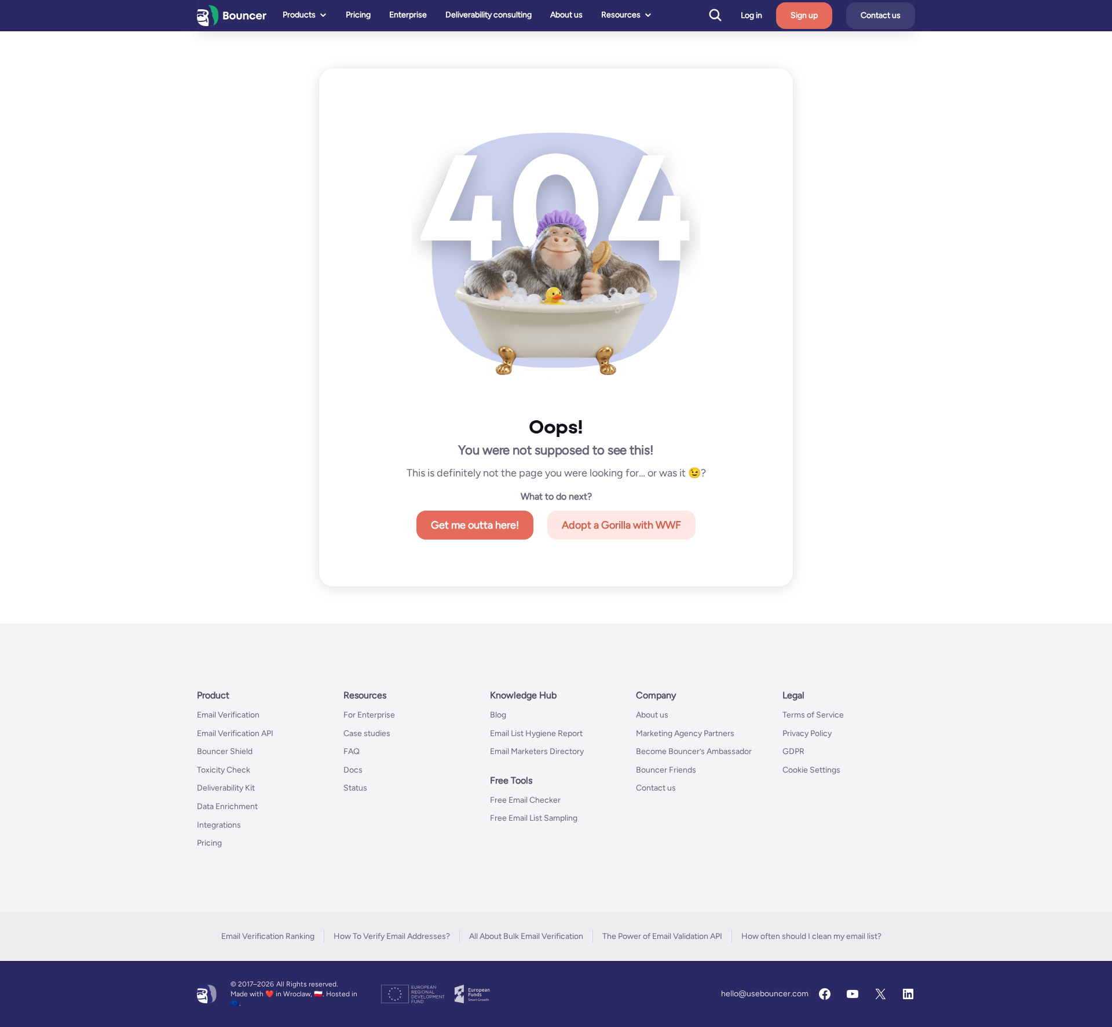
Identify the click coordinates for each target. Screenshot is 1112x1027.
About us (566, 15)
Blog (498, 715)
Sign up (804, 15)
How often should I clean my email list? (811, 936)
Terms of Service (813, 715)
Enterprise (408, 15)
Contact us (881, 15)
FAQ (351, 751)
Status (355, 788)
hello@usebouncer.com (765, 994)
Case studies (366, 733)
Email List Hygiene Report (536, 733)
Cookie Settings (811, 770)
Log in (751, 16)
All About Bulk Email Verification (526, 936)
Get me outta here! (475, 525)
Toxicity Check (223, 770)
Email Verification (228, 715)
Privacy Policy (807, 733)
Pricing (358, 15)
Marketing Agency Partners (685, 733)
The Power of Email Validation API (662, 936)
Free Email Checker (525, 800)
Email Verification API (235, 733)
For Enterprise (369, 715)
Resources (621, 15)
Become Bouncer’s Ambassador (694, 751)
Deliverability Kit (226, 788)
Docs (353, 770)
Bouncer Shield (225, 751)
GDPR (793, 751)
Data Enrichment (227, 806)
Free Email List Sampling (533, 818)
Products (299, 15)
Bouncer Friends (666, 770)
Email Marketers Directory (537, 751)
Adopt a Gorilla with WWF (621, 525)
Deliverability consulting (488, 15)
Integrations (219, 825)
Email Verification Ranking (267, 936)
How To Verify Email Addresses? (392, 936)
